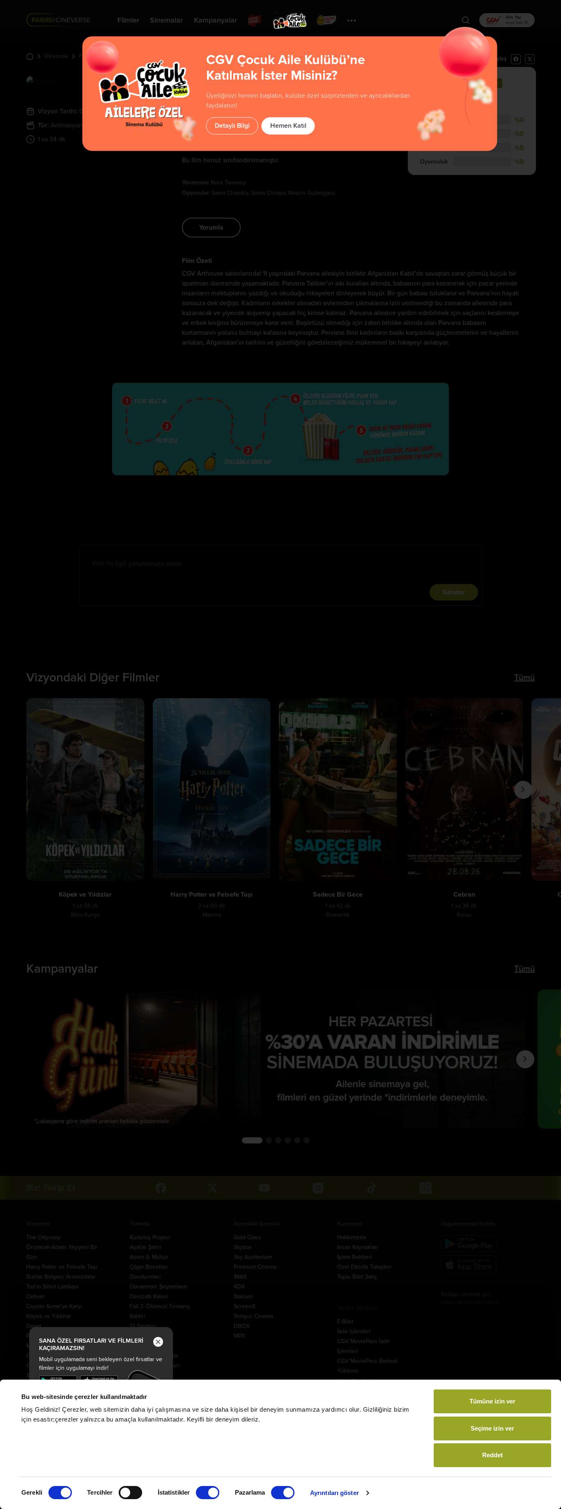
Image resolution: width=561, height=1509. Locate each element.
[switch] (130, 1492)
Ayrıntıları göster (334, 1492)
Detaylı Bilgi (232, 126)
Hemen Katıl (288, 126)
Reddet (492, 1454)
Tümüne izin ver (492, 1401)
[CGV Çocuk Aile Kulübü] (289, 21)
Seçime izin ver (492, 1428)
